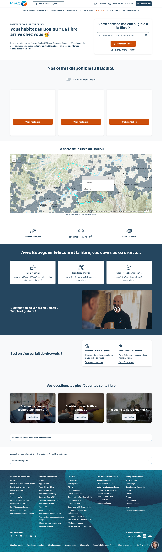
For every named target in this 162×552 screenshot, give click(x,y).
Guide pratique (102, 500)
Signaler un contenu (125, 545)
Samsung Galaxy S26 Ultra (49, 500)
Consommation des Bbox (77, 516)
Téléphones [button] (70, 10)
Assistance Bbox (74, 504)
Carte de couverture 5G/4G (107, 490)
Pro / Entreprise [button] (129, 10)
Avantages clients (104, 480)
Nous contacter (70, 545)
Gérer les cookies (54, 545)
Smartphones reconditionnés (50, 514)
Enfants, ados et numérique (136, 487)
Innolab (128, 507)
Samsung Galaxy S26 (47, 497)
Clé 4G (12, 494)
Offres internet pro (75, 494)
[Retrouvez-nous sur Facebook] (11, 536)
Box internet (26, 454)
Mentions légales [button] (20, 460)
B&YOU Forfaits (29, 10)
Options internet (74, 490)
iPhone (41, 480)
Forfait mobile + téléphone (20, 487)
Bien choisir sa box (75, 500)
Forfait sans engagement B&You (22, 484)
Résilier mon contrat (18, 510)
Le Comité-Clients (104, 503)
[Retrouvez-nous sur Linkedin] (30, 536)
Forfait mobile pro (17, 490)
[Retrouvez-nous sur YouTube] (21, 536)
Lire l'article (33, 417)
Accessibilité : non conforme (103, 545)
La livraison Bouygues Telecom (108, 487)
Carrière (129, 494)
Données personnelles (35, 545)
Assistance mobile (46, 526)
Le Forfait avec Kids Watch (20, 500)
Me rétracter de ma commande (22, 514)
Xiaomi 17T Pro (44, 510)
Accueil (13, 454)
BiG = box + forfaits (86, 10)
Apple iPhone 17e (45, 490)
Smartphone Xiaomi (46, 504)
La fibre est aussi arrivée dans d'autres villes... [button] (32, 437)
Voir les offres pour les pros (84, 79)
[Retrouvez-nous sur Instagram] (26, 536)
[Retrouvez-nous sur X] (16, 536)
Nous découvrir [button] (112, 10)
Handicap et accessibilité (135, 510)
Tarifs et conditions (144, 545)
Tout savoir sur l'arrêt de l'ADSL (80, 497)
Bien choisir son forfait (19, 504)
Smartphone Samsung (47, 494)
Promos (99, 10)
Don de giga (130, 484)
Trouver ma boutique (94, 362)
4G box (70, 487)
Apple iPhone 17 (45, 484)
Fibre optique (42, 454)
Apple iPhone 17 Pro (46, 487)
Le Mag (128, 490)
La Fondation (131, 500)
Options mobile (16, 497)
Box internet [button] (41, 10)
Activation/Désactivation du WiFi (80, 520)
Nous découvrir (131, 480)
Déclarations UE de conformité (79, 507)
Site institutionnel (132, 504)
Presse (128, 497)
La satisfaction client (105, 484)
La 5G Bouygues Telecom (20, 507)
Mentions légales (16, 545)
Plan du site (84, 545)
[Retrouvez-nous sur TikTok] (35, 536)
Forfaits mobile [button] (56, 10)
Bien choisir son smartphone (50, 523)
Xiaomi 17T (43, 507)
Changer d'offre (128, 50)
